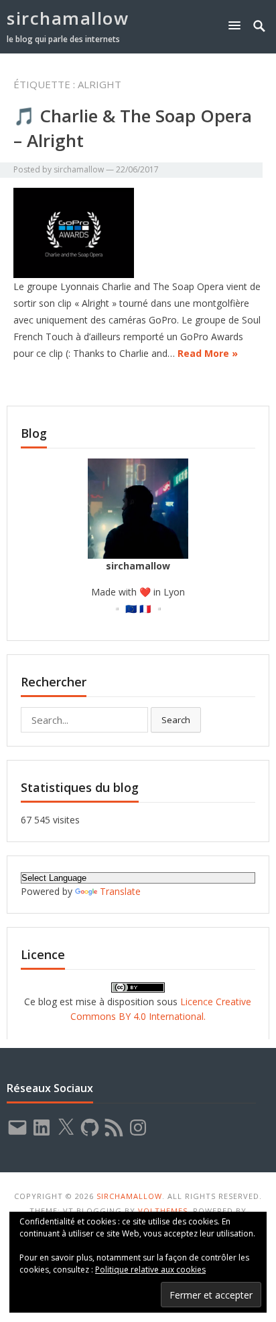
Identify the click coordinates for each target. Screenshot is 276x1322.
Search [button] (175, 720)
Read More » (208, 353)
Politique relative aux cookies (150, 1269)
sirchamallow (68, 18)
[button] (237, 25)
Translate (120, 891)
